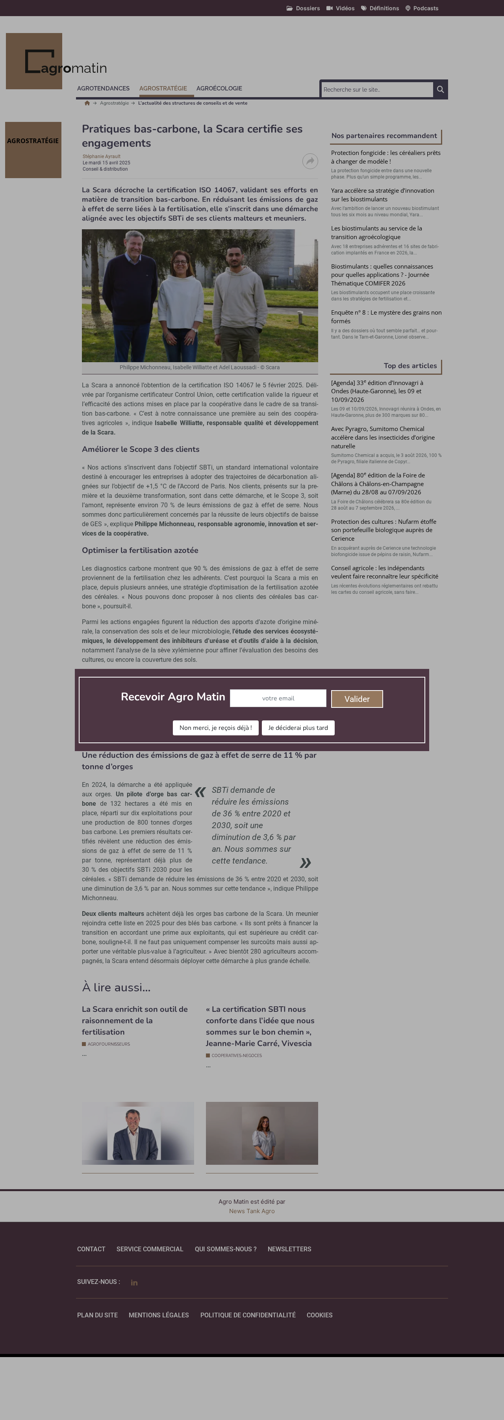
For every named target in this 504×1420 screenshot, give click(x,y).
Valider (357, 699)
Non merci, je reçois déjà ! (216, 728)
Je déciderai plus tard (298, 728)
